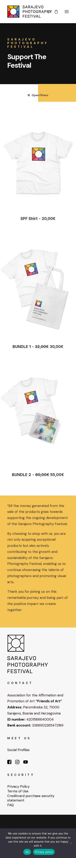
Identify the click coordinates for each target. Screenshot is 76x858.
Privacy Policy (18, 786)
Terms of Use (17, 791)
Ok (27, 852)
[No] (71, 843)
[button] (66, 11)
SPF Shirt (37, 218)
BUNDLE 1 (38, 346)
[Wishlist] (47, 11)
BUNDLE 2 (38, 474)
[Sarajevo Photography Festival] (29, 11)
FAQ (10, 805)
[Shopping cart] (54, 11)
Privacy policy (44, 852)
